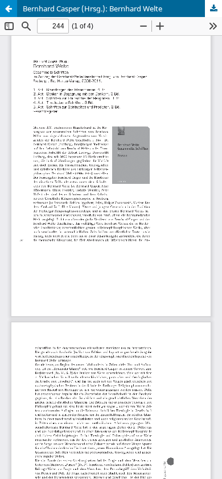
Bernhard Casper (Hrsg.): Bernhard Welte (92, 8)
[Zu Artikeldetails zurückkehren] (8, 8)
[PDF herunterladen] (213, 8)
